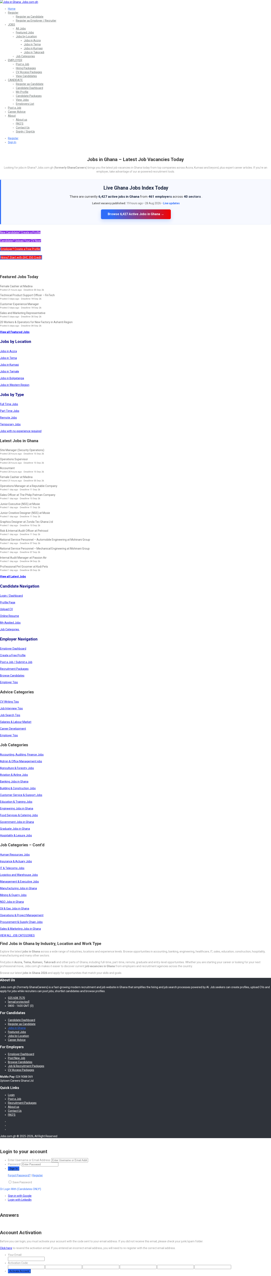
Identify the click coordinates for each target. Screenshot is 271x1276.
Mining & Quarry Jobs (13, 895)
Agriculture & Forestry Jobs (17, 768)
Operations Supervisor (14, 459)
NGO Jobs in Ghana (12, 901)
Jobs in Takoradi (34, 52)
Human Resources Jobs (15, 854)
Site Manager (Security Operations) (22, 450)
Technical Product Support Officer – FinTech (27, 295)
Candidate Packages (29, 95)
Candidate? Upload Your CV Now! (20, 240)
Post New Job (16, 1058)
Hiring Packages (26, 68)
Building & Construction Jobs (18, 788)
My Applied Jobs (10, 622)
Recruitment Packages (14, 668)
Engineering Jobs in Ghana (16, 808)
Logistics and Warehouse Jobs (19, 874)
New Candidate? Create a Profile (20, 232)
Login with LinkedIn (20, 1199)
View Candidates (26, 76)
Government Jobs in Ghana (17, 822)
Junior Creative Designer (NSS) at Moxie (25, 512)
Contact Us (23, 127)
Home (11, 8)
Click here (6, 1248)
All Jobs (21, 28)
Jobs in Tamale (9, 371)
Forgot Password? (19, 1175)
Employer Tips (9, 682)
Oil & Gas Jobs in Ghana (14, 908)
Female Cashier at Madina (16, 286)
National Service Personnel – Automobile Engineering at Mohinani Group (45, 539)
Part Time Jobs (9, 410)
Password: (14, 1164)
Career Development (13, 728)
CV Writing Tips (9, 701)
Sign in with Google (20, 1195)
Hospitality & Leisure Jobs (16, 835)
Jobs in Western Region (14, 385)
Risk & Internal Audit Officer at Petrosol (24, 530)
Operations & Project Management (21, 915)
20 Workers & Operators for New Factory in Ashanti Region (36, 322)
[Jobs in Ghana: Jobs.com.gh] (19, 2)
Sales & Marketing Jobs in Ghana (20, 928)
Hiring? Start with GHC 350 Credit (21, 257)
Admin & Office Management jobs (21, 761)
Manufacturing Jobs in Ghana (18, 888)
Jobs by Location (26, 36)
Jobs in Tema (32, 44)
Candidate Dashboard (29, 88)
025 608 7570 (16, 997)
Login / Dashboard (11, 595)
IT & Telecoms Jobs (12, 868)
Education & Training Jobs (16, 801)
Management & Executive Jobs (19, 881)
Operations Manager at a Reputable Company (28, 486)
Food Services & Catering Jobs (19, 815)
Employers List (25, 103)
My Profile (22, 92)
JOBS (11, 24)
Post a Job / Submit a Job (16, 662)
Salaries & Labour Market (15, 721)
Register (13, 12)
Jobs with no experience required (20, 431)
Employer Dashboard (13, 648)
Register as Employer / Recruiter (36, 20)
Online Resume (9, 615)
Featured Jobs (25, 32)
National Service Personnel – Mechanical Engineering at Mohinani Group (45, 548)
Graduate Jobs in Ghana (15, 828)
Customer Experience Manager (19, 304)
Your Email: (15, 1254)
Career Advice (17, 111)
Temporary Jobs (10, 424)
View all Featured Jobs (15, 332)
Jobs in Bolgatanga (12, 378)
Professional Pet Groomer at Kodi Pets (24, 566)
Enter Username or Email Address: (29, 1160)
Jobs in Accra (32, 40)
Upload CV (6, 609)
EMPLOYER (15, 60)
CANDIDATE (15, 80)
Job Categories (25, 56)
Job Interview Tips (11, 708)
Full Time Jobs (9, 404)
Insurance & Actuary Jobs (16, 861)
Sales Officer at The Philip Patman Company (27, 494)
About (12, 115)
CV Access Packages (29, 72)
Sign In (12, 142)
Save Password (22, 1182)
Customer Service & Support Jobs (21, 795)
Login (11, 1095)
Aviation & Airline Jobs (14, 774)
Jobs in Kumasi (33, 48)
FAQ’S (19, 123)
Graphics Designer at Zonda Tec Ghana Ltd (26, 521)
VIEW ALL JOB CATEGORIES (17, 935)
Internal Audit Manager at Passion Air (23, 557)
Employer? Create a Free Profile (20, 249)
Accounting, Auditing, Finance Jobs (22, 754)
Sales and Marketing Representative (22, 313)
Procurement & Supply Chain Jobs (21, 922)
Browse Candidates (12, 675)
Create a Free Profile (13, 655)
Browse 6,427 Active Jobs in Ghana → (136, 214)
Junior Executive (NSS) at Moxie (20, 504)
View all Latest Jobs (13, 576)
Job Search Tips (10, 715)
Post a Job (22, 64)
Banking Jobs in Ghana (14, 781)
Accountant (7, 468)
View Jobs (22, 99)
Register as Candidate (29, 16)
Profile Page (7, 602)
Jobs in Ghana (17, 1028)
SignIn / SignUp (25, 131)
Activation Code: (18, 1263)
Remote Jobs (8, 417)
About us (21, 119)
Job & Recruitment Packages (26, 1066)
